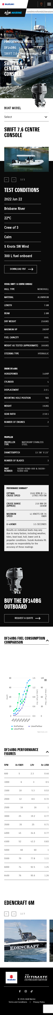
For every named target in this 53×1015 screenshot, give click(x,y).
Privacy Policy (39, 1002)
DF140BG (10, 47)
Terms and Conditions (18, 1002)
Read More (22, 945)
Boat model (12, 108)
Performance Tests (18, 41)
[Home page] (8, 4)
